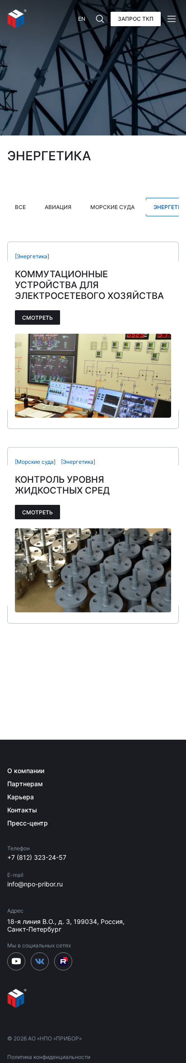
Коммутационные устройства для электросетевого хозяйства (89, 285)
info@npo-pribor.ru (35, 884)
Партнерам (25, 784)
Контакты (22, 810)
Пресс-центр (27, 823)
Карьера (20, 797)
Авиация (58, 207)
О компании (25, 770)
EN (81, 18)
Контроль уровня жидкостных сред (62, 485)
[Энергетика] (32, 256)
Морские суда (112, 207)
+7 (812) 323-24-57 (36, 857)
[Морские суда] (35, 461)
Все (20, 207)
